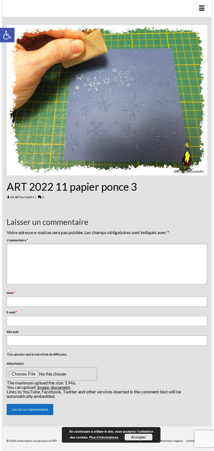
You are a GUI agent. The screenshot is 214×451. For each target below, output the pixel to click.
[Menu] (202, 8)
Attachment (15, 363)
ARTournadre (24, 197)
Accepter (138, 437)
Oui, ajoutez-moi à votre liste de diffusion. (37, 354)
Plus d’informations (103, 437)
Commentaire (17, 240)
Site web (13, 332)
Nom (11, 293)
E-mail (12, 312)
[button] (7, 35)
